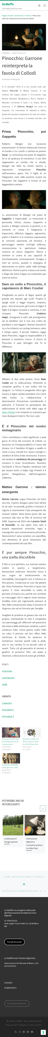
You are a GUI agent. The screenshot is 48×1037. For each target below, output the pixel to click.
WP (16, 1025)
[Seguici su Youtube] (32, 1032)
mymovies (7, 670)
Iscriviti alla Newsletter (17, 1003)
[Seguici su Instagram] (20, 1032)
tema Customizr (36, 1025)
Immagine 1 (8, 709)
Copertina (7, 703)
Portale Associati (14, 942)
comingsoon (8, 677)
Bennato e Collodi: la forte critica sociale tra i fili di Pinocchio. (31, 741)
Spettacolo (19, 15)
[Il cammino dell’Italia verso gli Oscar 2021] (11, 758)
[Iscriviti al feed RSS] (16, 1032)
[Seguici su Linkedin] (28, 1032)
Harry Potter (8, 412)
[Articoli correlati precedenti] (37, 808)
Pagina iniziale (7, 15)
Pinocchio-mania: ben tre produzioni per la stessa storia (10, 741)
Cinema (28, 15)
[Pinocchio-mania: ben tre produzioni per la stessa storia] (11, 732)
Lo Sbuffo (18, 1021)
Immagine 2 (8, 716)
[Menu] (44, 5)
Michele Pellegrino (12, 79)
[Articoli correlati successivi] (43, 808)
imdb (4, 684)
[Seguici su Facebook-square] (24, 1032)
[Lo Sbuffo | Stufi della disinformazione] (8, 4)
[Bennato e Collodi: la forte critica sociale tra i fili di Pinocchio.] (32, 732)
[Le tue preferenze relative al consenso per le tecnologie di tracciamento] (43, 1032)
